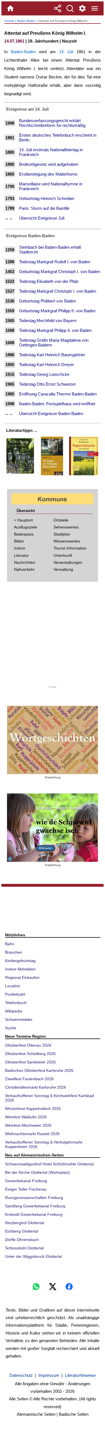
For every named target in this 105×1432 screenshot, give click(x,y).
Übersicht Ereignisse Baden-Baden (51, 413)
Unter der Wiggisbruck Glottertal (33, 1256)
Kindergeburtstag (20, 960)
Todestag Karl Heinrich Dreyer (46, 364)
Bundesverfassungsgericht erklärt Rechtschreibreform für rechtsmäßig (52, 123)
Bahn (9, 944)
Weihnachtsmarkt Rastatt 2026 (32, 1133)
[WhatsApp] (36, 1286)
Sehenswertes (66, 527)
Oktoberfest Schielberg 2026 (30, 1053)
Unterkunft (62, 555)
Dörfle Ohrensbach (22, 1239)
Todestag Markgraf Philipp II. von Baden (55, 330)
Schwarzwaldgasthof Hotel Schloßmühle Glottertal (49, 1164)
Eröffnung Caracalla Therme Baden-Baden (58, 394)
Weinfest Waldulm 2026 (26, 1117)
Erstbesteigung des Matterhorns (48, 174)
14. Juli (66, 51)
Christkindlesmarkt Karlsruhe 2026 (35, 1087)
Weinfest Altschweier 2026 (28, 1125)
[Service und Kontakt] (82, 8)
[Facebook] (69, 1286)
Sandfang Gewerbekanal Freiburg (35, 1206)
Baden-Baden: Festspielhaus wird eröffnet (57, 403)
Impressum (48, 1375)
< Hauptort (23, 520)
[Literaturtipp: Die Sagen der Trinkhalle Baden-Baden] (52, 475)
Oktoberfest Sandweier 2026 (30, 1062)
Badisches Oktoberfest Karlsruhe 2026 (39, 1070)
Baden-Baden (26, 20)
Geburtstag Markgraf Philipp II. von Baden (57, 310)
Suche (10, 1028)
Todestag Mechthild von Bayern (47, 320)
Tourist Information (70, 548)
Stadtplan (61, 534)
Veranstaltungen (67, 562)
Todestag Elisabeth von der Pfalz (49, 281)
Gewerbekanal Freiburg (26, 1181)
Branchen (13, 952)
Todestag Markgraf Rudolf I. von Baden (54, 261)
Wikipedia (13, 1011)
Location (12, 986)
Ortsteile (60, 520)
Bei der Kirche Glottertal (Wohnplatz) (37, 1172)
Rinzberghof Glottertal (24, 1223)
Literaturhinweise (80, 1375)
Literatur (21, 555)
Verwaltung (63, 569)
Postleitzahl (15, 994)
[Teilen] (58, 8)
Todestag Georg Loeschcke (44, 374)
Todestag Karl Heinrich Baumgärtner (52, 354)
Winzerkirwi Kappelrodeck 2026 (33, 1108)
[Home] (10, 8)
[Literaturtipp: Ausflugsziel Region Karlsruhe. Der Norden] (84, 475)
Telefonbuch (16, 1002)
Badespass (24, 534)
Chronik (9, 20)
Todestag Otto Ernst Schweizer (47, 384)
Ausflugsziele (25, 527)
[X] (52, 1286)
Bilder (19, 541)
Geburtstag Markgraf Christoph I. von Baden (59, 271)
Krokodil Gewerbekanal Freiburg (33, 1214)
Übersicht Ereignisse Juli (41, 218)
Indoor (19, 548)
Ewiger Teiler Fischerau (25, 1189)
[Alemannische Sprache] (52, 740)
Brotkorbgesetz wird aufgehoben (48, 164)
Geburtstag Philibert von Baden (47, 301)
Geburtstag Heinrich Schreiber (46, 198)
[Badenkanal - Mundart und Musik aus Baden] (52, 827)
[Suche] (70, 8)
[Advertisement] (53, 635)
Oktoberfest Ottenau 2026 (28, 1045)
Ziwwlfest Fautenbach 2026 (29, 1079)
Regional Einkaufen (22, 977)
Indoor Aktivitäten (20, 969)
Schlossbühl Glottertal (24, 1248)
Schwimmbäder (18, 1019)
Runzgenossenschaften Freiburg (34, 1197)
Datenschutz (21, 1375)
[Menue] (94, 8)
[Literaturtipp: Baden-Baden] (20, 475)
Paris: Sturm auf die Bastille (44, 208)
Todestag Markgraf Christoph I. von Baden (57, 291)
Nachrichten (24, 562)
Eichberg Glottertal (21, 1231)
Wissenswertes (66, 541)
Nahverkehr (24, 569)
